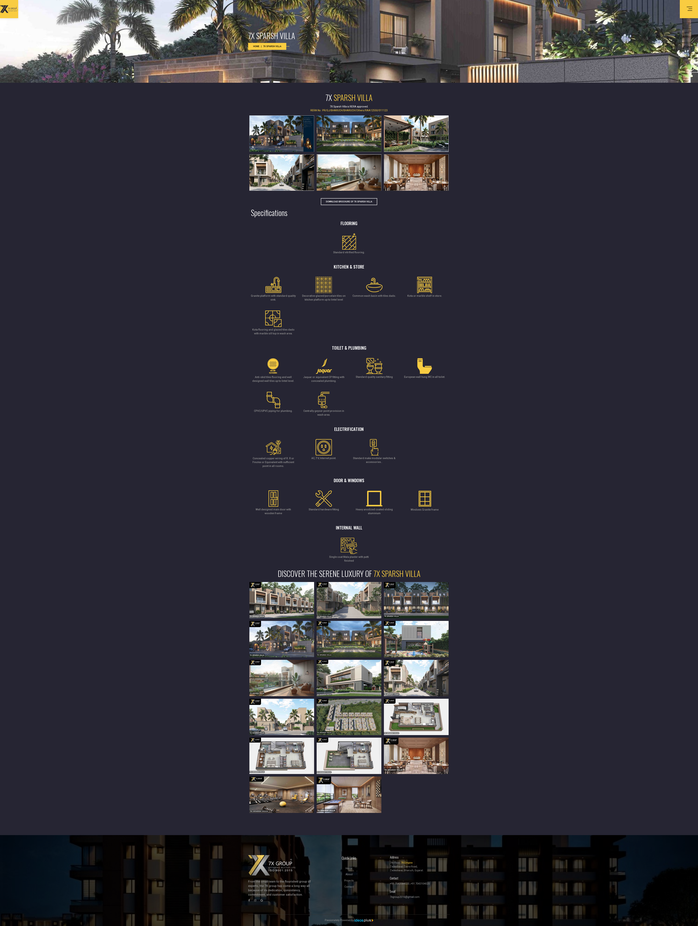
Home (256, 46)
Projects (349, 880)
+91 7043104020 (420, 883)
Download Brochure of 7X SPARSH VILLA (349, 201)
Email (392, 891)
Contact (349, 886)
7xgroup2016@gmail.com (405, 896)
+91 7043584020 (399, 883)
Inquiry (694, 63)
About (349, 874)
